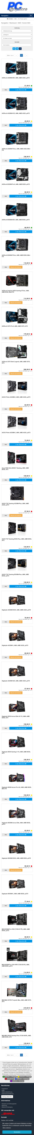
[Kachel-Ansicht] (14, 48)
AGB (3, 1090)
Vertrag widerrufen (7, 1096)
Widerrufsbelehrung (7, 1092)
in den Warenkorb (20, 90)
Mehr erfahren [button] (7, 1127)
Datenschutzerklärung (7, 1093)
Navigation (4, 15)
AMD (19, 23)
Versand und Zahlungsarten (9, 1104)
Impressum (5, 1088)
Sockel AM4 (26, 23)
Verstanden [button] (17, 1132)
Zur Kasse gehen (22, 19)
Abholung (4, 1105)
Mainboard (13, 23)
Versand (30, 87)
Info (6, 90)
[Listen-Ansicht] (17, 48)
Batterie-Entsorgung (7, 1107)
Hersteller (17, 42)
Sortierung (17, 28)
